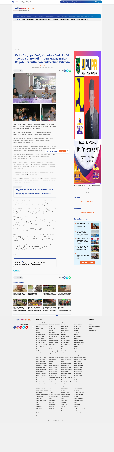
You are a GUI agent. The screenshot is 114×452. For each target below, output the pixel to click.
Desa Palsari (49, 16)
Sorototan (38, 398)
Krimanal (63, 348)
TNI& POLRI (39, 406)
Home (16, 2)
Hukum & (76, 338)
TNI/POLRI (51, 408)
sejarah (50, 415)
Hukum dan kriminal (54, 344)
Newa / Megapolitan (41, 363)
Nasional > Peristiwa (41, 357)
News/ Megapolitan (66, 373)
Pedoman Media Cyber (94, 326)
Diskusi (57, 16)
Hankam (63, 334)
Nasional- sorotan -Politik (80, 359)
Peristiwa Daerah (53, 381)
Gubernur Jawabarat (54, 334)
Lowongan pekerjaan (54, 351)
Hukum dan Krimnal (41, 344)
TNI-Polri (76, 406)
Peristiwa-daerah (40, 384)
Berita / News (77, 326)
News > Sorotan (78, 371)
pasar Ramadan (78, 412)
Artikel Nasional (78, 324)
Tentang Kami (33, 327)
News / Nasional (65, 365)
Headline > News (53, 336)
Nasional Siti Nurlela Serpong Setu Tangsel (80, 357)
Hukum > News (65, 342)
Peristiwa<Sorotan (66, 384)
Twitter (24, 329)
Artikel (63, 324)
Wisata (63, 408)
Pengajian (63, 379)
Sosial (50, 398)
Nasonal (51, 361)
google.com (39, 410)
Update (63, 151)
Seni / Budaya (39, 392)
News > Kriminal (53, 369)
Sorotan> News (65, 396)
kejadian (76, 410)
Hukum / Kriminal (78, 340)
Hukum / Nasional (40, 342)
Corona (76, 330)
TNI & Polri (51, 402)
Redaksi (91, 322)
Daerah (41, 16)
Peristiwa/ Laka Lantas (54, 384)
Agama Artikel (65, 19)
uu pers (90, 328)
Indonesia (80, 16)
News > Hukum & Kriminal (42, 369)
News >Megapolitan (41, 373)
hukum (51, 410)
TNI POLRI (64, 404)
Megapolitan (64, 351)
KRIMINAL (76, 346)
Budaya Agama (65, 330)
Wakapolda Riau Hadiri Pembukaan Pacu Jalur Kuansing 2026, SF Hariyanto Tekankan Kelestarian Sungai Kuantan (83, 240)
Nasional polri (52, 359)
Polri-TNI (51, 390)
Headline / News (40, 336)
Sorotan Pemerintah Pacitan (42, 394)
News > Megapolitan (66, 369)
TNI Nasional (52, 404)
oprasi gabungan (65, 412)
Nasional (77, 208)
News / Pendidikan (78, 365)
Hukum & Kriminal (41, 340)
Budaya (35, 16)
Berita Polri (64, 328)
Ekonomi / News (40, 334)
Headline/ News (78, 336)
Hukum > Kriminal (53, 342)
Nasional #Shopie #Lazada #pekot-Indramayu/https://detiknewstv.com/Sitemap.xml (55, 355)
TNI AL (38, 404)
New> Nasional (77, 361)
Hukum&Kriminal (65, 344)
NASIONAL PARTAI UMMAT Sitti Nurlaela (80, 353)
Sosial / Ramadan (78, 398)
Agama (55, 19)
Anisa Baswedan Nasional (55, 324)
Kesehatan (51, 348)
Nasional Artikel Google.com (55, 357)
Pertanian (38, 386)
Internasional (89, 16)
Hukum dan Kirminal (79, 342)
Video (18, 19)
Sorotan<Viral (39, 396)
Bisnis (29, 16)
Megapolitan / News (79, 351)
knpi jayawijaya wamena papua (42, 412)
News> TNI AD (52, 375)
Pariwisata (76, 377)
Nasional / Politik (78, 355)
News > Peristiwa (78, 367)
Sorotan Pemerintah (79, 392)
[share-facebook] (65, 71)
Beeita (37, 326)
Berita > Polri (52, 328)
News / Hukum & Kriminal (42, 365)
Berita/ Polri (77, 328)
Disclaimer (91, 324)
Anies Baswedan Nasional (80, 19)
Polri (50, 388)
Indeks (17, 16)
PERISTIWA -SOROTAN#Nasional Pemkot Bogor (55, 377)
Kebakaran (39, 348)
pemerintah (39, 415)
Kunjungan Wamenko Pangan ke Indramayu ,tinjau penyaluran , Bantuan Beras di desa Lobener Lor (83, 255)
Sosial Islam (52, 400)
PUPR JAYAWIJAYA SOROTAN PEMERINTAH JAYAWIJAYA (67, 377)
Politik (75, 386)
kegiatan (63, 410)
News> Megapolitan (41, 375)
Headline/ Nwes (40, 338)
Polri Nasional (64, 388)
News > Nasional (78, 369)
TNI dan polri (77, 404)
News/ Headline (53, 373)
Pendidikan (39, 379)
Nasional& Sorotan (66, 359)
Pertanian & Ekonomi (54, 386)
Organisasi (39, 377)
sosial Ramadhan (65, 415)
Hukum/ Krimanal (78, 344)
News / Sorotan (53, 367)
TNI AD (75, 402)
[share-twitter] (67, 71)
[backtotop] (57, 316)
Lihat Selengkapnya (87, 262)
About (24, 330)
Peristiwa (76, 379)
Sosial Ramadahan (78, 400)
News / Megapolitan (66, 363)
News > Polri (64, 371)
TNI (37, 402)
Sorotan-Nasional (65, 394)
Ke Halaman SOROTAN (87, 201)
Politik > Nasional (40, 388)
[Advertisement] (57, 34)
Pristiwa (63, 390)
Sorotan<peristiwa (53, 396)
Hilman (63, 338)
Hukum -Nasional (65, 340)
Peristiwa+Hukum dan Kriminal (80, 381)
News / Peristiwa (40, 367)
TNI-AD (63, 406)
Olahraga (63, 375)
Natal (62, 361)
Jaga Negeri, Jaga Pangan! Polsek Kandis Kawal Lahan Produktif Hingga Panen (82, 1)
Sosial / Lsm (64, 398)
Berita (23, 16)
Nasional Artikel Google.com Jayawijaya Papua (67, 357)
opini (50, 412)
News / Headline (78, 363)
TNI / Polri (63, 402)
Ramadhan (76, 390)
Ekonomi (64, 16)
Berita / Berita (64, 326)
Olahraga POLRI (78, 375)
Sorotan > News (65, 392)
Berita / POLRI (39, 328)
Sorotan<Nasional (78, 394)
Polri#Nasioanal (78, 388)
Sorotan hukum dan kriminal (55, 394)
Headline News (65, 336)
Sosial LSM (64, 400)
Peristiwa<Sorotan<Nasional (80, 384)
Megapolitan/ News (54, 353)
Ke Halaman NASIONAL (87, 212)
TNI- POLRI (51, 406)
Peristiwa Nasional (66, 381)
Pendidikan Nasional (54, 379)
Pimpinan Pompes (66, 386)
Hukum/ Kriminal (40, 346)
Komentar (19, 70)
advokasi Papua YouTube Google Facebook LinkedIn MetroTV (80, 408)
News (50, 363)
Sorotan (77, 198)
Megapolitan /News (41, 353)
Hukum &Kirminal (53, 340)
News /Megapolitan (66, 367)
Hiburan (51, 338)
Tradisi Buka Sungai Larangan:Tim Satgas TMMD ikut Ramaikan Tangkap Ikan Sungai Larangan (31, 263)
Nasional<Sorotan (40, 361)
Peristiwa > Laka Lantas (42, 381)
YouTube (27, 329)
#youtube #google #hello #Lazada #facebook (37, 19)
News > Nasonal (40, 371)
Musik (62, 353)
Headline (72, 16)
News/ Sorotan (77, 373)
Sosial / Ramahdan (41, 400)
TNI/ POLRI (39, 408)
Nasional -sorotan (65, 355)
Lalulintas (38, 351)
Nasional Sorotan (40, 359)
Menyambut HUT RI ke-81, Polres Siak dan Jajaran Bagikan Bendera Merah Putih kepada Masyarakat (83, 248)
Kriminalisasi (77, 348)
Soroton (76, 396)
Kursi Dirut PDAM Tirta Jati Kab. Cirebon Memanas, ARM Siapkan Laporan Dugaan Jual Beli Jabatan (83, 225)
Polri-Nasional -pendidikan (42, 390)
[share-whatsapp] (70, 71)
